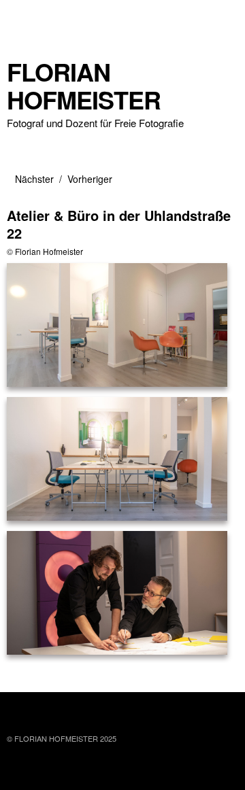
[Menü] (24, 17)
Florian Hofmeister (49, 251)
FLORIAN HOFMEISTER (84, 86)
